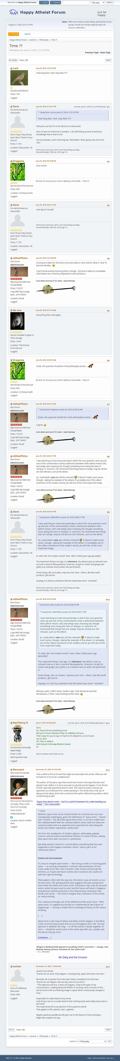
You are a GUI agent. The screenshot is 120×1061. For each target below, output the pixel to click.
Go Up (11, 1030)
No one (17, 310)
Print (108, 60)
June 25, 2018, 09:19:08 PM (46, 161)
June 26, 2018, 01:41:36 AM (46, 310)
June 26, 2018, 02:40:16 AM (46, 360)
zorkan (17, 966)
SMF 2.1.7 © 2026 (12, 1058)
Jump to (73, 1041)
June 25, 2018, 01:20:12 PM (46, 106)
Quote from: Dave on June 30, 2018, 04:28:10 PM (59, 605)
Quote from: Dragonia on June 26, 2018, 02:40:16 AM (61, 409)
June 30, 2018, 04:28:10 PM (46, 511)
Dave (16, 106)
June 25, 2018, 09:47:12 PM (46, 205)
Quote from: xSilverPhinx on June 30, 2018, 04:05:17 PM (62, 517)
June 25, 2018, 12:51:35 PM (46, 68)
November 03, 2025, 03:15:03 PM (48, 769)
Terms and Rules (99, 1058)
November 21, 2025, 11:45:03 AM (48, 966)
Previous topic (92, 52)
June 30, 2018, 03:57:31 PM (46, 404)
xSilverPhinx (20, 258)
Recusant (18, 769)
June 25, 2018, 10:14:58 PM (46, 258)
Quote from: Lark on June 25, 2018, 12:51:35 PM (59, 112)
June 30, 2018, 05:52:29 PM (46, 599)
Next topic (105, 52)
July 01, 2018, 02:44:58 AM (45, 723)
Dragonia (18, 161)
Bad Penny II (20, 722)
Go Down (13, 60)
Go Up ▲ (110, 1058)
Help (89, 1058)
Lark (15, 68)
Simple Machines (26, 1058)
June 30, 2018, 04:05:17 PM (46, 456)
